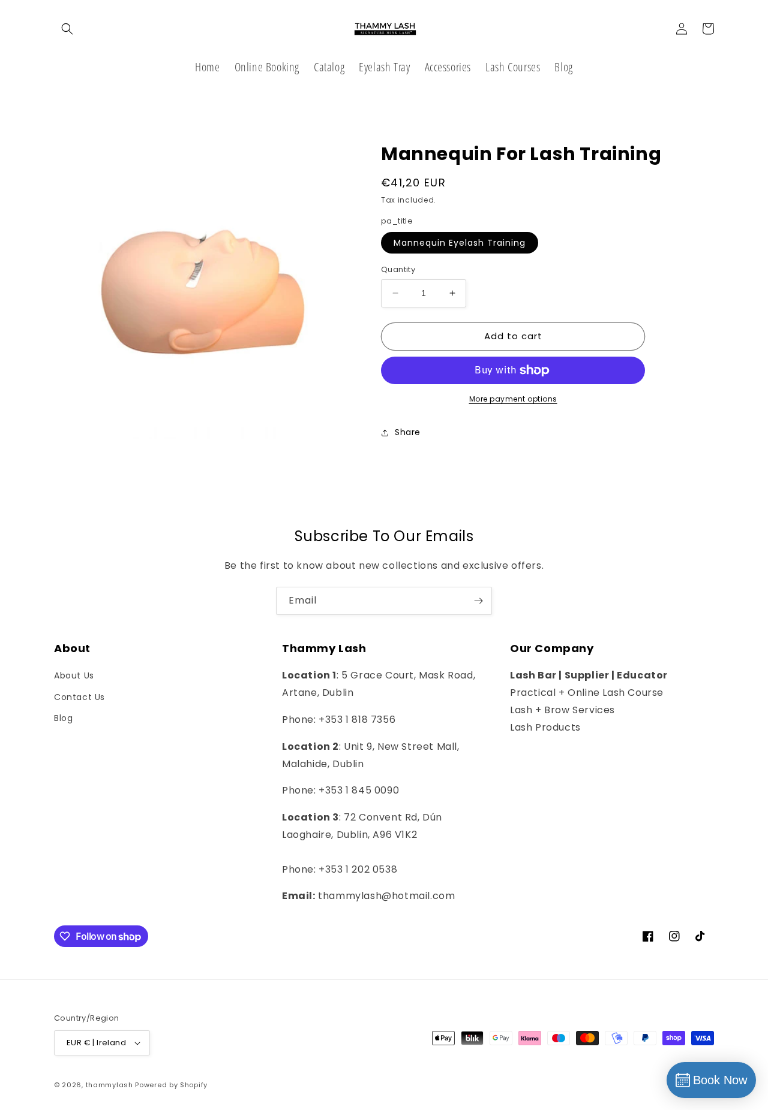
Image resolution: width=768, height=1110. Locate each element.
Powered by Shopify (171, 1085)
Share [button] (408, 432)
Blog (63, 718)
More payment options (513, 399)
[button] (67, 29)
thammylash (109, 1085)
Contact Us (79, 697)
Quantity (398, 269)
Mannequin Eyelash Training (460, 243)
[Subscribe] (478, 601)
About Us (74, 675)
